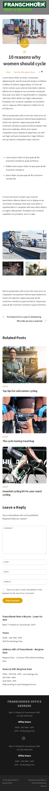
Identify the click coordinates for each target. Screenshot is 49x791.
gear (27, 72)
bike (23, 72)
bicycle (17, 72)
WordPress (41, 780)
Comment (9, 528)
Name (7, 562)
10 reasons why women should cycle (24, 60)
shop (32, 72)
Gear (8, 72)
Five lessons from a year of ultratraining (24, 317)
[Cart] (38, 3)
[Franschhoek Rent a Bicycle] (24, 10)
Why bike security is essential (29, 321)
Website (7, 582)
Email (7, 572)
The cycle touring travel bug (18, 441)
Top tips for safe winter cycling (19, 391)
